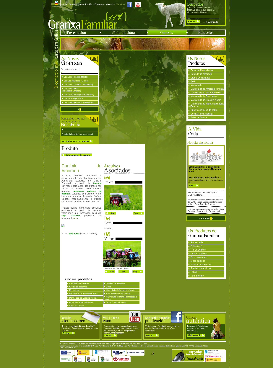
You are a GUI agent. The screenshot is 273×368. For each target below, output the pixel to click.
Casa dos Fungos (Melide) (76, 77)
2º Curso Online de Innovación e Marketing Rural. (202, 194)
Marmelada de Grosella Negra (206, 100)
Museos (109, 4)
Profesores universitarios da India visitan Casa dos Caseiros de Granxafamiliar (206, 210)
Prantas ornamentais (201, 264)
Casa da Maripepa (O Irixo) (76, 81)
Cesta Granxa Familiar (202, 113)
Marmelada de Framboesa (204, 96)
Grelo (193, 81)
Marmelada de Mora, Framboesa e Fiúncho (206, 105)
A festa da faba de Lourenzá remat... (78, 134)
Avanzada (213, 22)
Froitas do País (198, 249)
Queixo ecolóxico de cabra (204, 110)
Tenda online (197, 275)
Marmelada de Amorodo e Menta (207, 89)
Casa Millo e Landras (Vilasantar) (79, 102)
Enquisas (99, 4)
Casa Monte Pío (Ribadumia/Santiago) (71, 89)
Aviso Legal (110, 344)
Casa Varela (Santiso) (73, 98)
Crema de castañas (200, 77)
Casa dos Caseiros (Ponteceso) (78, 85)
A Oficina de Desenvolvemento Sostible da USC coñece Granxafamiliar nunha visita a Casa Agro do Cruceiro (205, 202)
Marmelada (196, 85)
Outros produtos (199, 253)
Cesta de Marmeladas (202, 70)
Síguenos (120, 4)
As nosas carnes (199, 257)
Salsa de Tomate (199, 117)
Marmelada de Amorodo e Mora (206, 92)
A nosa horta (197, 242)
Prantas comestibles (201, 268)
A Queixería (196, 246)
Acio (75, 218)
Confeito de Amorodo (201, 74)
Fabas (194, 272)
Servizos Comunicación (80, 4)
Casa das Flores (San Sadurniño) (79, 95)
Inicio (64, 4)
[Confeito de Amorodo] (123, 209)
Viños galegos (198, 261)
